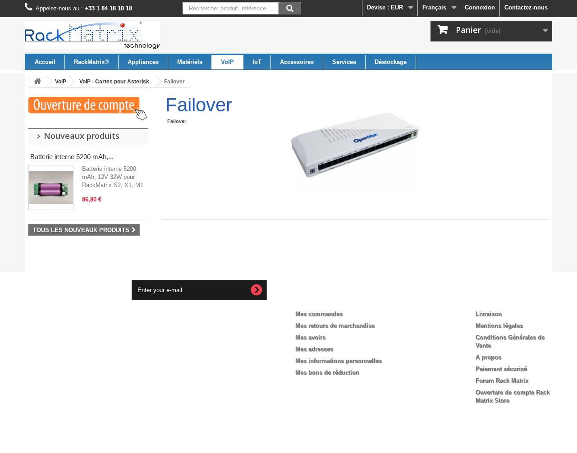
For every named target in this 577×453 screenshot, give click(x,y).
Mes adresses (314, 349)
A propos (488, 357)
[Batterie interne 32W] (50, 187)
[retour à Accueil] (37, 81)
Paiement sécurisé (501, 369)
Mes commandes (319, 314)
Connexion (480, 7)
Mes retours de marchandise (335, 325)
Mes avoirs (310, 337)
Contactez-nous (526, 7)
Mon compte (320, 299)
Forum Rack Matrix (502, 380)
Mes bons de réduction (327, 372)
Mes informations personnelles (338, 360)
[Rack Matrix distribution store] (108, 35)
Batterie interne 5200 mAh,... (72, 156)
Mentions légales (499, 325)
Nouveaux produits (81, 135)
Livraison (489, 314)
